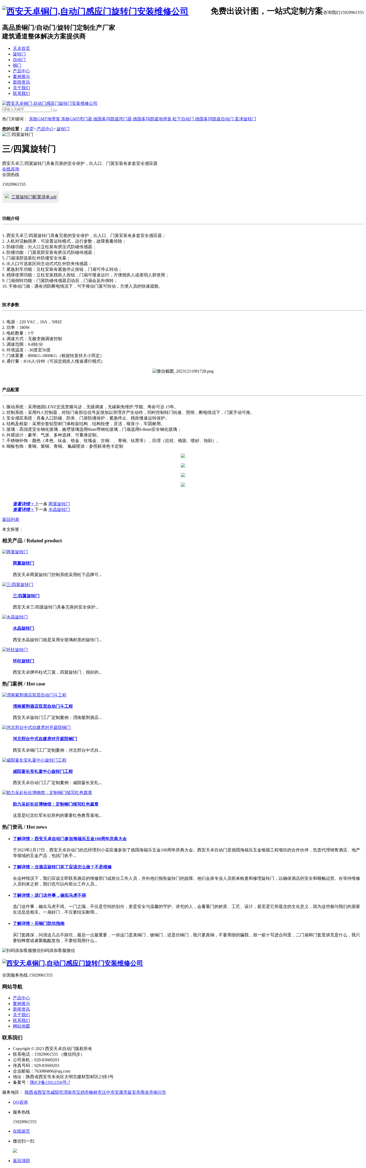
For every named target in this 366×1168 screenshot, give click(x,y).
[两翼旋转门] (15, 552)
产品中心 (21, 71)
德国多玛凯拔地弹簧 (153, 119)
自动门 (19, 59)
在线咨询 (10, 169)
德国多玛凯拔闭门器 (113, 119)
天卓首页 (21, 48)
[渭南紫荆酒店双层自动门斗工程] (34, 695)
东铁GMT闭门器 (77, 119)
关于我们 (21, 88)
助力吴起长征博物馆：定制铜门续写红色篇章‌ (56, 804)
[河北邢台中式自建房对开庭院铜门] (36, 727)
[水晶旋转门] (15, 617)
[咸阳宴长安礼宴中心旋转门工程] (34, 760)
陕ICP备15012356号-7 (50, 1082)
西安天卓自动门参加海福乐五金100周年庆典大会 (70, 838)
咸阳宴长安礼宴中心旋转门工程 (43, 771)
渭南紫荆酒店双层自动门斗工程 (43, 706)
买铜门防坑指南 (39, 923)
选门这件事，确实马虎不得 (49, 895)
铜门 (17, 65)
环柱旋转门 (23, 661)
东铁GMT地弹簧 (45, 119)
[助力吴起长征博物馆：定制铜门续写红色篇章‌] (47, 792)
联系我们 (21, 93)
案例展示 (21, 76)
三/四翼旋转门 (26, 596)
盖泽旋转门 (245, 119)
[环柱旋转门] (15, 649)
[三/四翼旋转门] (17, 584)
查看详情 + (24, 504)
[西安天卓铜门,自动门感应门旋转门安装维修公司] (95, 11)
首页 (29, 129)
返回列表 (10, 519)
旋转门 (19, 54)
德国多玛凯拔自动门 (215, 119)
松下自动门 (184, 119)
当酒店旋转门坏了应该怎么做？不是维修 (62, 867)
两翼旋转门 (59, 504)
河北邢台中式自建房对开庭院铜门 (45, 738)
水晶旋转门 (59, 509)
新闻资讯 (21, 82)
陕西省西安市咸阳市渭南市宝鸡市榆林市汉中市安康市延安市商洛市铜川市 (95, 1092)
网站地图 (21, 1026)
